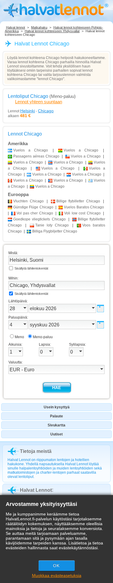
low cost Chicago (82, 213)
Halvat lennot (15, 27)
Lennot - (31, 110)
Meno (19, 337)
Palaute (56, 416)
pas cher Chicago (35, 213)
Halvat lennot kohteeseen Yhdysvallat (52, 31)
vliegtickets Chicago (39, 219)
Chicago (28, 201)
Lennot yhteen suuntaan (38, 101)
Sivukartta (56, 425)
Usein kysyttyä (57, 407)
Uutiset (56, 434)
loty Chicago (52, 225)
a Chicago (30, 150)
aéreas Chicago (36, 156)
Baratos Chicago (84, 207)
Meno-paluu (43, 337)
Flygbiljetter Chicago (54, 231)
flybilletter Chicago (78, 201)
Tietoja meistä (36, 451)
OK (56, 565)
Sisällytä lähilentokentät (31, 268)
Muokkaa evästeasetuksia (56, 575)
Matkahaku (39, 27)
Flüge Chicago (33, 207)
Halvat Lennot (36, 490)
